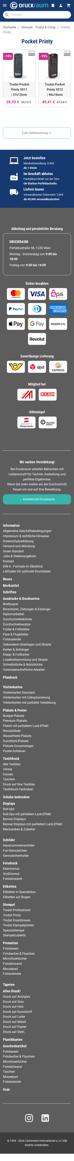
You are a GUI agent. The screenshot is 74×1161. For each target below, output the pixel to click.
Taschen (9, 779)
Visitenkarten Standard (19, 692)
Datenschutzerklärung (18, 541)
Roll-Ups (8, 809)
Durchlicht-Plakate (15, 741)
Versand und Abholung (19, 546)
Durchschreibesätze (16, 624)
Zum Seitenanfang (37, 133)
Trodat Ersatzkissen (16, 920)
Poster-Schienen (14, 751)
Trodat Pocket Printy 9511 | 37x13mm (19, 89)
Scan (6, 1089)
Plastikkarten (12, 1040)
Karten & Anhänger (16, 649)
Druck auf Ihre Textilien (19, 784)
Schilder (9, 840)
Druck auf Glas (13, 1002)
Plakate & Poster (15, 710)
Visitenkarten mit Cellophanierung (26, 697)
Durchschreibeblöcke (17, 619)
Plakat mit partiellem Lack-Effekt (25, 726)
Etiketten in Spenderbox (19, 892)
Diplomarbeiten (13, 614)
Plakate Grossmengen (18, 746)
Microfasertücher (15, 958)
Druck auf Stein (13, 1032)
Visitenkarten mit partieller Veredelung (29, 702)
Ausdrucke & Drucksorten (21, 599)
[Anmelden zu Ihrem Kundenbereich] (60, 5)
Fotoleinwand (12, 879)
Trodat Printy (12, 915)
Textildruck (11, 759)
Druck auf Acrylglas (16, 996)
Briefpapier (10, 604)
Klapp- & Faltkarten (16, 654)
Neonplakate (12, 731)
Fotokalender (12, 639)
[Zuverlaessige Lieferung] (16, 367)
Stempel (9, 905)
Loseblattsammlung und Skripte (25, 659)
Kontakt (8, 561)
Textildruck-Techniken (18, 789)
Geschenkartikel (15, 1046)
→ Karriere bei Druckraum (37, 499)
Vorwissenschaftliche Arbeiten (24, 670)
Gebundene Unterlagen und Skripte (27, 644)
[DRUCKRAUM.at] (29, 5)
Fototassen (11, 948)
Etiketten (9, 886)
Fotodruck (10, 863)
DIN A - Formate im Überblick (23, 566)
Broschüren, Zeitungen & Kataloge (26, 609)
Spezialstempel (13, 930)
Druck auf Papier (14, 1027)
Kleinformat (11, 869)
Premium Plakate (15, 721)
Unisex (7, 769)
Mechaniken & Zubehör (19, 829)
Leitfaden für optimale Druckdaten (27, 571)
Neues (7, 579)
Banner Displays (14, 819)
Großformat (11, 874)
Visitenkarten (12, 687)
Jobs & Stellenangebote (19, 556)
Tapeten (9, 985)
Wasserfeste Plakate (17, 736)
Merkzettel (11, 586)
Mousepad (10, 969)
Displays (9, 804)
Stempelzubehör (14, 935)
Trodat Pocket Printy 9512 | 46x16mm (55, 89)
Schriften (9, 592)
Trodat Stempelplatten (18, 925)
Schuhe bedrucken (16, 797)
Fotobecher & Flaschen (19, 953)
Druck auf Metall (14, 1022)
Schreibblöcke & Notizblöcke (22, 664)
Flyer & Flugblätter (15, 634)
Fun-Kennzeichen (15, 850)
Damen (8, 774)
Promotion (10, 943)
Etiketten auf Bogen (16, 897)
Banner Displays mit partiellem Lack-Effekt (32, 824)
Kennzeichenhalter (16, 856)
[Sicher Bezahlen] (16, 294)
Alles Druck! (12, 991)
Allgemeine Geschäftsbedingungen (27, 531)
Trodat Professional (16, 910)
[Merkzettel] (53, 5)
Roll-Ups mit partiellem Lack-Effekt (27, 814)
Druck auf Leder (14, 1017)
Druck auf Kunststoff (17, 1012)
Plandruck (10, 677)
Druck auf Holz (13, 1006)
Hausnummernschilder (19, 845)
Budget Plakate (13, 716)
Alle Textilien (12, 764)
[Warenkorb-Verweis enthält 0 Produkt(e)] (68, 5)
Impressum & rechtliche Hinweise (26, 536)
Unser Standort (13, 551)
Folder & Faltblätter (16, 629)
